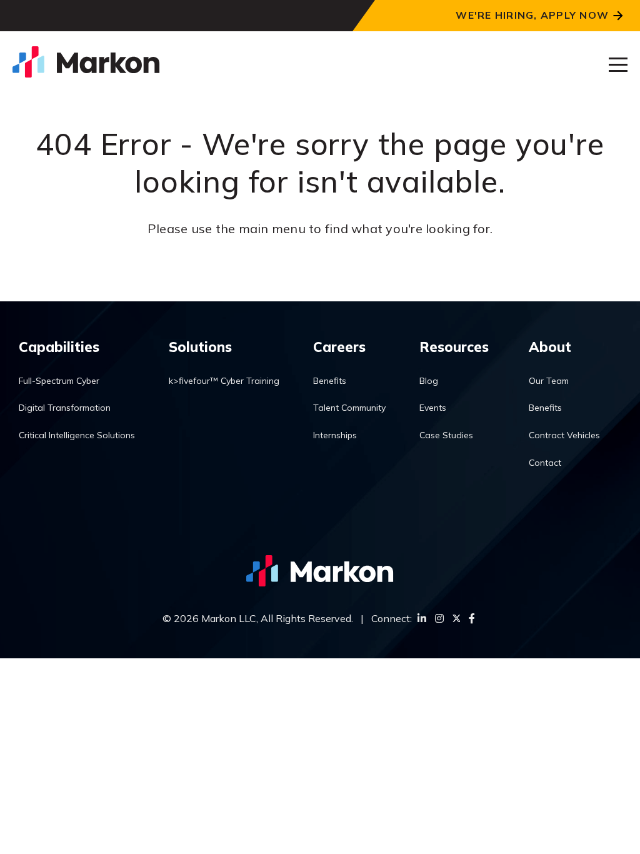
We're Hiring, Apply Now (532, 15)
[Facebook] (472, 618)
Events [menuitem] (432, 407)
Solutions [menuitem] (200, 347)
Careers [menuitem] (339, 347)
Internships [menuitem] (335, 435)
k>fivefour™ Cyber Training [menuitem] (224, 380)
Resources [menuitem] (454, 347)
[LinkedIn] (422, 618)
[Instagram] (439, 618)
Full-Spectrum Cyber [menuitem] (59, 380)
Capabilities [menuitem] (59, 347)
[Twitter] (456, 618)
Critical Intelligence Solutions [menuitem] (77, 435)
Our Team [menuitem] (549, 380)
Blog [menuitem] (428, 380)
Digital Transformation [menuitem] (65, 407)
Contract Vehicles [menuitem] (564, 435)
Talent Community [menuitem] (349, 407)
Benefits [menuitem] (329, 380)
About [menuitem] (550, 347)
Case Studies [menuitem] (446, 435)
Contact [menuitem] (545, 462)
